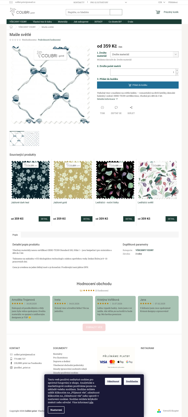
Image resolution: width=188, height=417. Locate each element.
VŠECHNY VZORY (145, 250)
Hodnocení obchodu (94, 284)
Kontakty (79, 2)
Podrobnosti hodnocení (49, 39)
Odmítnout (113, 381)
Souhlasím (132, 381)
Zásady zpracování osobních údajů (70, 368)
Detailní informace (106, 98)
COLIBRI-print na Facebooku (28, 363)
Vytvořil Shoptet (171, 410)
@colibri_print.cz (22, 367)
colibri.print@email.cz (24, 354)
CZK (160, 2)
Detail (44, 219)
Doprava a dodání (61, 361)
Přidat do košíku (139, 85)
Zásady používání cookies (65, 372)
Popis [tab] (15, 234)
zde (91, 402)
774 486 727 (20, 358)
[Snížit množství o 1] (177, 74)
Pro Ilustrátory (99, 2)
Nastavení (56, 409)
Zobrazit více (94, 327)
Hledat (116, 12)
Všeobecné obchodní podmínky (68, 365)
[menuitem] (18, 21)
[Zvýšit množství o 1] (177, 70)
